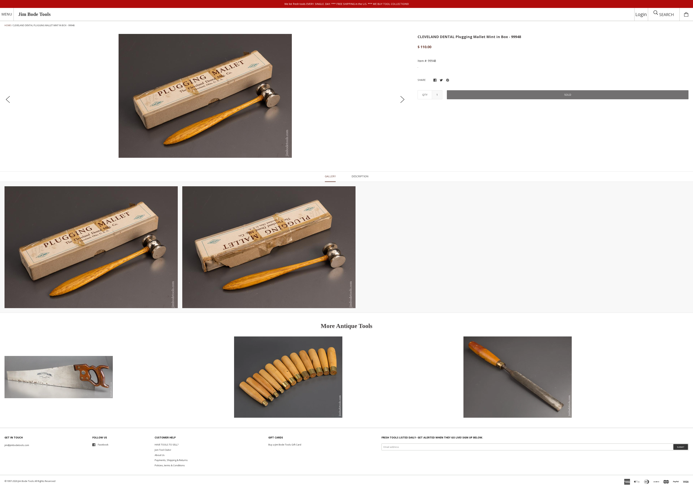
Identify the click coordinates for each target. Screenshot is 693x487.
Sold (567, 94)
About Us (160, 455)
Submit (680, 447)
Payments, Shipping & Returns (171, 460)
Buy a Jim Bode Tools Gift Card (284, 444)
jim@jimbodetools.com (17, 445)
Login (641, 14)
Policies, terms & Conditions (170, 465)
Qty (424, 94)
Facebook (103, 444)
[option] (205, 96)
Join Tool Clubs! (163, 449)
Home (8, 25)
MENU (6, 14)
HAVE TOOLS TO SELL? (166, 444)
